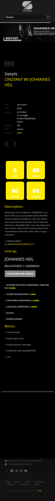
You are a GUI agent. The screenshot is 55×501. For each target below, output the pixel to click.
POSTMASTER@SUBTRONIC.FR (20, 464)
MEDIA (37, 484)
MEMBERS (11, 484)
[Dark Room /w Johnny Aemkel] (15, 144)
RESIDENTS (39, 482)
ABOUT (17, 482)
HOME (7, 482)
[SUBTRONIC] (27, 7)
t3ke (40, 491)
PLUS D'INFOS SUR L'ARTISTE (20, 273)
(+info (33, 294)
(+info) (12, 288)
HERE (19, 133)
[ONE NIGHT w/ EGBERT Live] (6, 144)
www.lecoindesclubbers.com (21, 244)
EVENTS (28, 482)
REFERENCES (25, 484)
